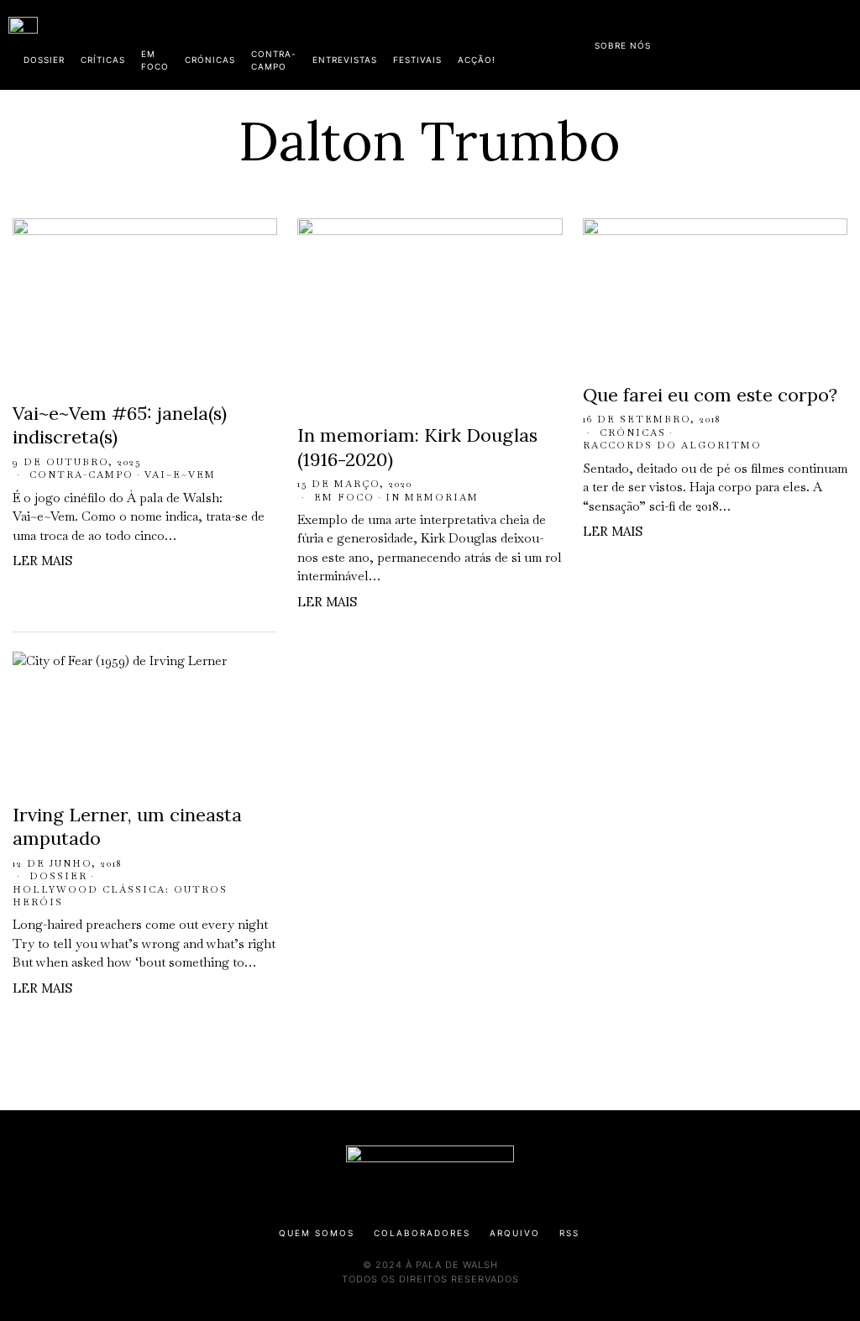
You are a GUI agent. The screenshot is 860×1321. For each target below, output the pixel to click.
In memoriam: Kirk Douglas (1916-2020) (417, 447)
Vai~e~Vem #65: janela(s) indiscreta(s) (120, 425)
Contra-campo (81, 474)
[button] (843, 44)
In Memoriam (432, 497)
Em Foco (344, 497)
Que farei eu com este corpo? (710, 394)
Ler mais (42, 561)
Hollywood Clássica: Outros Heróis (120, 895)
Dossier (58, 876)
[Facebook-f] (690, 42)
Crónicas (633, 432)
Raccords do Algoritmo (672, 445)
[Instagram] (743, 42)
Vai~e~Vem (180, 474)
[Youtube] (797, 42)
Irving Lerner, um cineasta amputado (127, 827)
